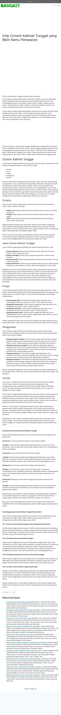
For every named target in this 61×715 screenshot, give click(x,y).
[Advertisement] (30, 21)
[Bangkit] (10, 5)
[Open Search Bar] (54, 5)
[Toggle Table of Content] (13, 592)
